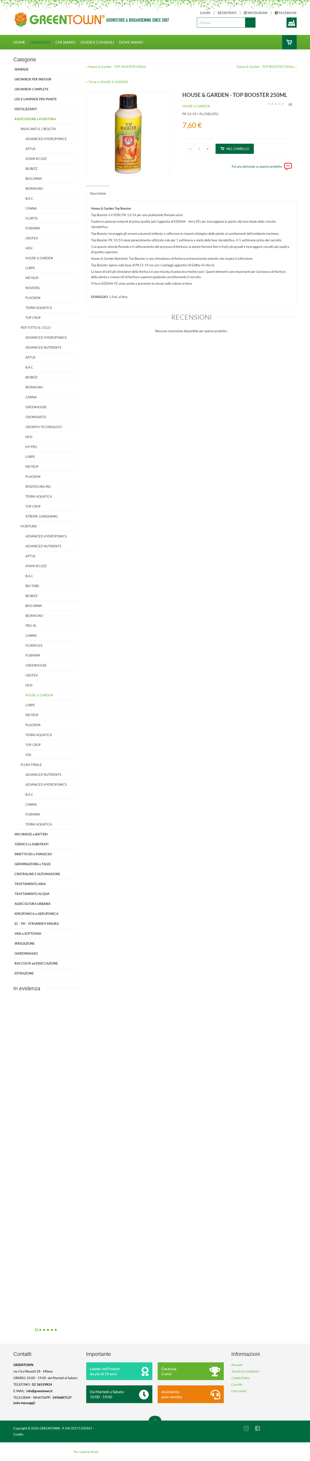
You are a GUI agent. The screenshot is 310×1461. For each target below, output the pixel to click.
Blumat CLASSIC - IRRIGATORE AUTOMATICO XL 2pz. (98, 1317)
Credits (18, 1434)
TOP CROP (33, 318)
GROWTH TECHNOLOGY (43, 427)
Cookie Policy (240, 1378)
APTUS (30, 149)
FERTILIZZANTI (26, 109)
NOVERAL (32, 288)
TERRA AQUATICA (38, 308)
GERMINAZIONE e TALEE (33, 864)
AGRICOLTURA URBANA (32, 904)
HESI (28, 248)
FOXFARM (32, 228)
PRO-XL (31, 626)
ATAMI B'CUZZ (36, 159)
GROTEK (31, 238)
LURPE (30, 268)
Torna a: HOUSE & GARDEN (108, 82)
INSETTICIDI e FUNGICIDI (33, 854)
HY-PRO (31, 447)
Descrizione (98, 193)
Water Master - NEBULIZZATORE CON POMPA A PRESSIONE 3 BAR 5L (98, 1099)
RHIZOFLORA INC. (38, 486)
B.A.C (29, 198)
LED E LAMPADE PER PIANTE (36, 99)
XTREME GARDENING (41, 516)
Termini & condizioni (245, 1371)
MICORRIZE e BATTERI (31, 834)
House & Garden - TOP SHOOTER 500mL (117, 67)
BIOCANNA (33, 179)
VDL (28, 755)
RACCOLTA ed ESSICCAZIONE (36, 963)
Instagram (257, 13)
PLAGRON (32, 298)
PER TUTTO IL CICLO (36, 328)
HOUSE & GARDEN (196, 106)
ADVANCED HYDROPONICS (46, 139)
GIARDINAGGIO (26, 953)
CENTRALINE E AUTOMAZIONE (37, 874)
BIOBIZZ (31, 169)
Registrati (227, 13)
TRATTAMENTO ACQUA (32, 894)
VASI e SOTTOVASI (28, 933)
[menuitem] (21, 42)
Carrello (236, 1384)
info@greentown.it (39, 1391)
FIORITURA (29, 526)
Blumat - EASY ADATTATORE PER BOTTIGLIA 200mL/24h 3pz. (98, 1208)
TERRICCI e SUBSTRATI (31, 844)
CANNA (31, 208)
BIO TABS (32, 586)
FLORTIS (31, 218)
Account (237, 1365)
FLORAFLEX (33, 645)
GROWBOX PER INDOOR (33, 79)
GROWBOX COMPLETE (31, 89)
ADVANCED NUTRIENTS (43, 347)
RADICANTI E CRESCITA (38, 129)
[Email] (289, 105)
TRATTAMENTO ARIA (30, 884)
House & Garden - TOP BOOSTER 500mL (265, 67)
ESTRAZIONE (24, 973)
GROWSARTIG (35, 417)
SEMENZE (22, 69)
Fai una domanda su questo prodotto (257, 166)
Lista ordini (239, 1391)
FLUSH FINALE (31, 765)
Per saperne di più (86, 1452)
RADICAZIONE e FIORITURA (35, 119)
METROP (32, 278)
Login (205, 13)
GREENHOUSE (36, 407)
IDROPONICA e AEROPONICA (36, 914)
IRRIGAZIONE (25, 943)
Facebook (287, 13)
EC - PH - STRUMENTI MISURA (37, 924)
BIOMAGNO (34, 188)
